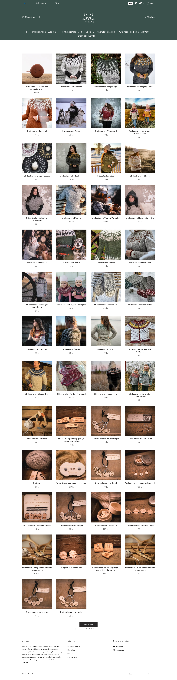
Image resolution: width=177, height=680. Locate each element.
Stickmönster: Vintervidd (106, 131)
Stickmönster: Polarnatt (71, 87)
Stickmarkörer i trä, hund (106, 483)
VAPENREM (123, 32)
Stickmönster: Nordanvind (105, 394)
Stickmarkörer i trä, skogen (71, 526)
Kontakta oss (72, 657)
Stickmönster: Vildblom (37, 350)
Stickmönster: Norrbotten (140, 263)
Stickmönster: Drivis (105, 350)
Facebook (120, 646)
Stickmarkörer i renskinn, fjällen (37, 526)
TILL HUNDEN (86, 32)
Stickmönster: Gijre (105, 176)
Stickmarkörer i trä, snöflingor (105, 439)
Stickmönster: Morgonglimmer (140, 87)
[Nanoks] (88, 17)
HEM (28, 32)
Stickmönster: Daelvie (71, 218)
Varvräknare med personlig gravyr (71, 483)
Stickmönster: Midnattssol (71, 176)
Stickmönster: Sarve (71, 263)
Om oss (70, 654)
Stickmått (37, 483)
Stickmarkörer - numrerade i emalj (140, 483)
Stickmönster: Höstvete (37, 263)
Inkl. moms (40, 3)
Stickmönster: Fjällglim (140, 176)
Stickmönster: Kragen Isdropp (37, 176)
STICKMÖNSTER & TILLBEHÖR (44, 32)
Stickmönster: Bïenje (71, 131)
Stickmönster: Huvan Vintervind (140, 218)
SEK (55, 3)
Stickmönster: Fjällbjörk (37, 131)
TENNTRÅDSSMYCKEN (68, 32)
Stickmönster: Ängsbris (71, 350)
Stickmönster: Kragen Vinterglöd (71, 305)
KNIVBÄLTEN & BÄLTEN (105, 32)
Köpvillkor (71, 650)
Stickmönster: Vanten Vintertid (106, 218)
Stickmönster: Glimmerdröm (37, 394)
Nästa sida (88, 624)
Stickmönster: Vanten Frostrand (71, 394)
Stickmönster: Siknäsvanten (140, 305)
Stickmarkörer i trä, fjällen (71, 612)
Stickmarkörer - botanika (106, 526)
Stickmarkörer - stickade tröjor (140, 526)
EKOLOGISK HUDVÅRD (86, 36)
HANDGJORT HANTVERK (139, 32)
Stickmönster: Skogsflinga (105, 87)
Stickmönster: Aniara (105, 263)
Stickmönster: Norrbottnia (105, 305)
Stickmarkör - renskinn (37, 439)
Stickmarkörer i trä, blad (37, 612)
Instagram (119, 650)
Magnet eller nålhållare (71, 568)
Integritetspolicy (73, 646)
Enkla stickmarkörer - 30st (140, 439)
